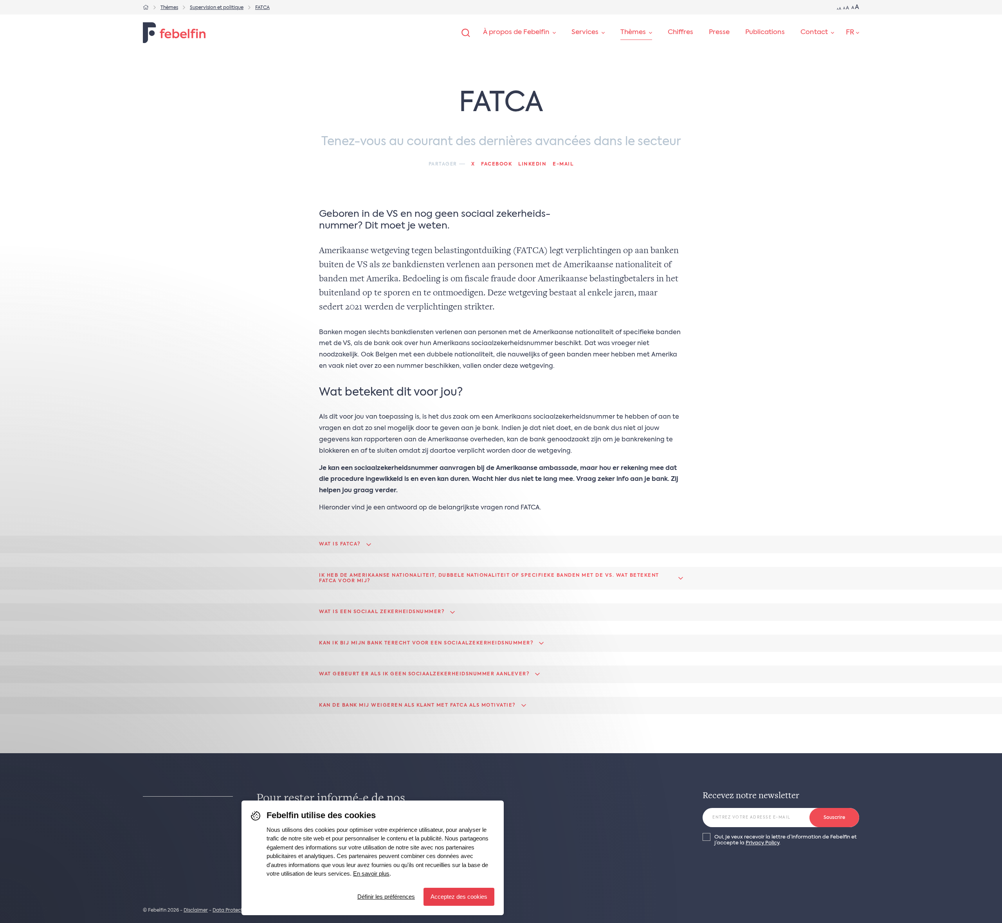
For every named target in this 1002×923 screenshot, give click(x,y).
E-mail (563, 164)
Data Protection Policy (239, 910)
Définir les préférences (386, 896)
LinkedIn (532, 164)
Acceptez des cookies (459, 896)
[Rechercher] (465, 32)
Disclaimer (196, 910)
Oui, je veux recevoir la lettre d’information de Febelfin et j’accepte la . (785, 840)
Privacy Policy (762, 843)
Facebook (496, 164)
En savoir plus (371, 873)
